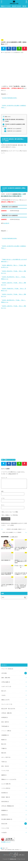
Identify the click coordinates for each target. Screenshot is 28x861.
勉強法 (3, 739)
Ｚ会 (3, 695)
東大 (3, 690)
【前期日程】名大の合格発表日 (13, 128)
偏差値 (3, 775)
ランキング (5, 770)
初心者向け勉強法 (6, 819)
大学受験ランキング (5, 842)
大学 (3, 459)
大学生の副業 (5, 682)
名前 (2, 491)
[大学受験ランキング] (8, 839)
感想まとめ (5, 699)
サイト (2, 505)
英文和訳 (4, 792)
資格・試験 (5, 677)
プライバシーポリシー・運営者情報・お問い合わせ (14, 854)
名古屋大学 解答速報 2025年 (9, 97)
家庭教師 (4, 810)
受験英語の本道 (13, 859)
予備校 (3, 748)
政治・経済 (5, 721)
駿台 (3, 744)
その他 (3, 832)
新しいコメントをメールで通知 (10, 512)
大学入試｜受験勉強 (7, 806)
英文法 (4, 823)
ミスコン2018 (5, 788)
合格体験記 (5, 735)
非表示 (9, 116)
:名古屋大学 (6, 223)
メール (2, 498)
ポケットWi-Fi (5, 757)
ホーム (11, 853)
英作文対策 (5, 801)
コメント (4, 477)
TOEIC (4, 761)
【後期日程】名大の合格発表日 (13, 131)
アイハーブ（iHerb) (7, 668)
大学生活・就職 (6, 713)
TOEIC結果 (5, 726)
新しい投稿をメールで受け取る (10, 515)
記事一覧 (24, 6)
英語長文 (4, 814)
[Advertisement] (14, 22)
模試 (3, 752)
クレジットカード (6, 704)
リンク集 (14, 856)
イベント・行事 (6, 730)
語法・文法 (5, 766)
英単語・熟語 (5, 797)
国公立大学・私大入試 (16, 6)
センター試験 (5, 783)
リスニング (5, 828)
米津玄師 (4, 717)
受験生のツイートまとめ (5, 6)
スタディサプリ (6, 686)
